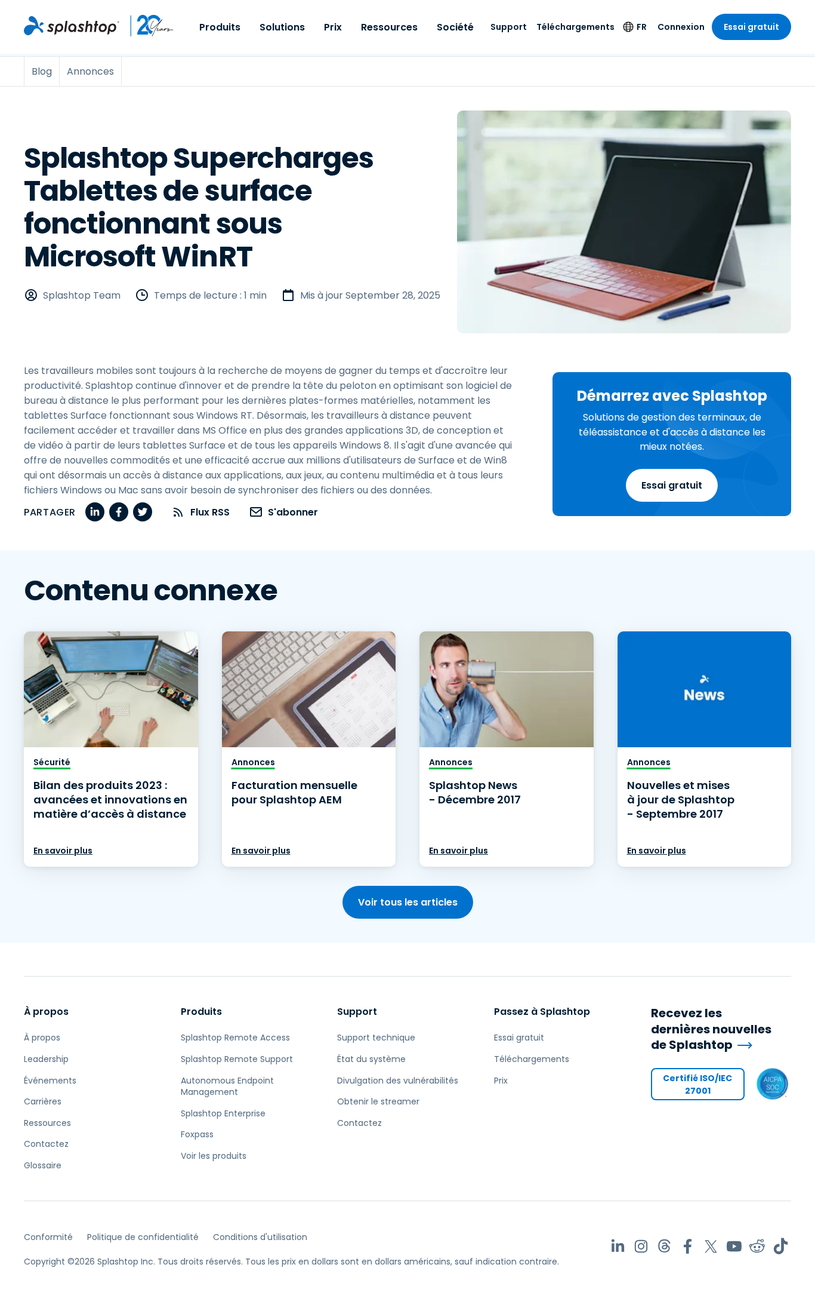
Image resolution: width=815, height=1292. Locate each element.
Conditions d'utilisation (260, 1237)
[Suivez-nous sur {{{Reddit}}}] (757, 1246)
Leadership (46, 1059)
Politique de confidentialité (143, 1237)
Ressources (389, 27)
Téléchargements (575, 27)
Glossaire (42, 1165)
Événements (50, 1081)
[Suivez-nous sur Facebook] (687, 1246)
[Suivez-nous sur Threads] (664, 1246)
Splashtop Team (82, 295)
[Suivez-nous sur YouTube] (734, 1246)
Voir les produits (213, 1156)
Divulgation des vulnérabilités (397, 1081)
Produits (219, 27)
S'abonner (293, 512)
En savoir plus (62, 851)
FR (642, 27)
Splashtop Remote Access (235, 1038)
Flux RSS (210, 512)
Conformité (48, 1237)
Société (455, 27)
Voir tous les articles (408, 902)
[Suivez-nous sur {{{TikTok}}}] (780, 1246)
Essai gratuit (751, 27)
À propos (46, 1011)
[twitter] (142, 511)
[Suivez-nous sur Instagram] (641, 1246)
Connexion (681, 27)
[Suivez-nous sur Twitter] (710, 1246)
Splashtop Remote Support (237, 1059)
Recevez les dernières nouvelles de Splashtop (711, 1029)
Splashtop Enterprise (223, 1113)
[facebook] (118, 511)
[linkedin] (94, 511)
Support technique (376, 1038)
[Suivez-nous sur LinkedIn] (617, 1246)
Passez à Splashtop (542, 1011)
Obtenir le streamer (378, 1101)
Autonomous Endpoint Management (227, 1086)
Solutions (282, 27)
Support (508, 27)
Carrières (42, 1101)
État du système (371, 1059)
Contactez (46, 1144)
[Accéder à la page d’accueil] (71, 25)
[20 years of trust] (146, 25)
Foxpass (197, 1134)
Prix (333, 27)
